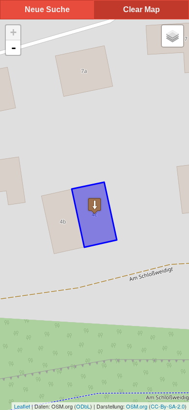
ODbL (83, 406)
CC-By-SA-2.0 (168, 406)
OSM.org (136, 406)
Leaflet (22, 406)
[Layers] (172, 36)
